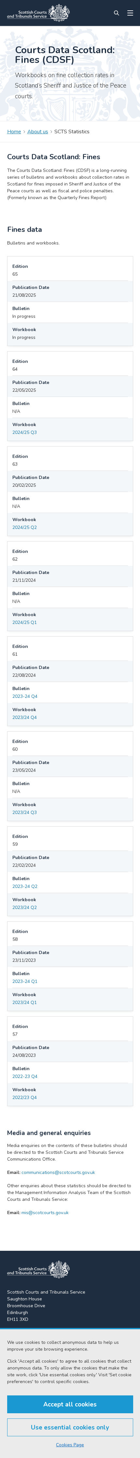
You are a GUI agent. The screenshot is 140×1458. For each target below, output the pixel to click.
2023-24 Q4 (24, 696)
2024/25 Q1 (24, 622)
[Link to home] (38, 13)
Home (14, 131)
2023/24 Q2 (24, 907)
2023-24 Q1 (24, 981)
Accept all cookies (70, 1404)
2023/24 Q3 (24, 812)
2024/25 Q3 (24, 432)
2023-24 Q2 (24, 886)
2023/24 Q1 (24, 1002)
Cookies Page (70, 1445)
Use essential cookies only (70, 1427)
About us (37, 131)
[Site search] (116, 13)
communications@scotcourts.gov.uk (58, 1172)
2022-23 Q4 (24, 1076)
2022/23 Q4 (24, 1097)
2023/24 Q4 (24, 717)
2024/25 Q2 (24, 527)
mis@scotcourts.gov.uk (45, 1213)
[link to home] (38, 1270)
